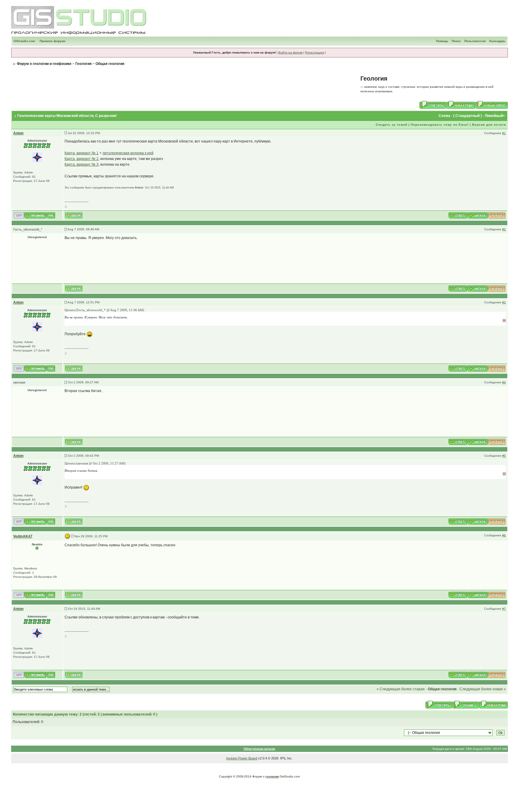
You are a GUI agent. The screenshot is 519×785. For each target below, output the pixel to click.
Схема (444, 116)
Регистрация (314, 52)
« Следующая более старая (401, 689)
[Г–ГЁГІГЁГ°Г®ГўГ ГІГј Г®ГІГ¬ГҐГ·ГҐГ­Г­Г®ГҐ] (37, 157)
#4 (504, 382)
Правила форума (52, 41)
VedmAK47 (22, 536)
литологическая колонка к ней (127, 153)
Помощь (442, 41)
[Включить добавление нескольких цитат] (477, 215)
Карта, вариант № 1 (82, 153)
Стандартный (467, 116)
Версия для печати (489, 124)
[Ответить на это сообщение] (457, 215)
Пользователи (475, 41)
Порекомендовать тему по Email (440, 124)
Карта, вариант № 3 (82, 164)
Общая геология (110, 64)
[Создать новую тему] (460, 104)
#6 (504, 535)
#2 (504, 229)
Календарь (497, 41)
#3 (504, 302)
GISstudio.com (24, 41)
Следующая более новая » (483, 689)
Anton (18, 133)
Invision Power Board (241, 758)
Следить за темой (391, 124)
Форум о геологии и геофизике (44, 64)
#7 (504, 608)
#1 (504, 133)
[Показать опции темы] (465, 704)
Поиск (456, 41)
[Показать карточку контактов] (35, 215)
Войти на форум (290, 52)
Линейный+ (495, 116)
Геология (83, 64)
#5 (504, 455)
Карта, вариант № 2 (82, 159)
